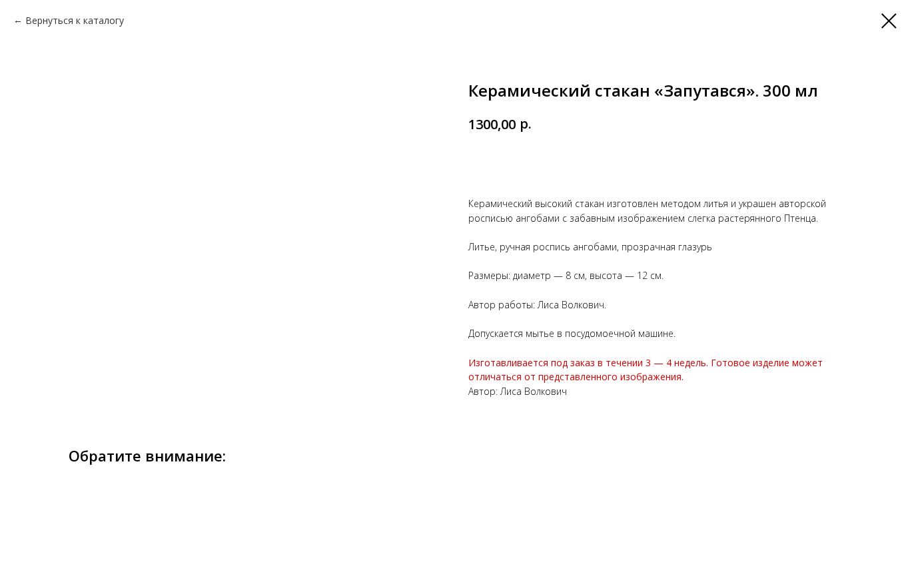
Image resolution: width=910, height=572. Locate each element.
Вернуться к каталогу (74, 20)
